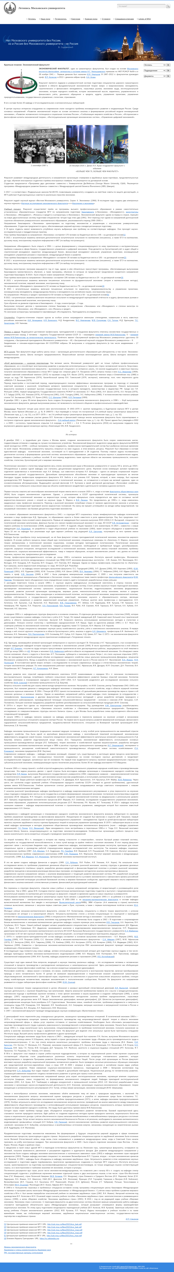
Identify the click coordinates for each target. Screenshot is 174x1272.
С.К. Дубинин (72, 862)
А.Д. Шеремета (99, 631)
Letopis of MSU (145, 19)
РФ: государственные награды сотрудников (23, 1253)
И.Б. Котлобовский (105, 956)
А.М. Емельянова (113, 705)
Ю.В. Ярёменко (125, 780)
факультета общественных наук (124, 491)
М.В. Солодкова (99, 320)
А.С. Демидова (124, 372)
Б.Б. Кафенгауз (57, 651)
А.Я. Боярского (50, 320)
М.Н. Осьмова (21, 1185)
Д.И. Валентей (121, 988)
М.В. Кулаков (56, 1176)
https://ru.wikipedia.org (49, 1238)
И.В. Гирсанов (112, 922)
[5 (5, 1236)
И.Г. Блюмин (16, 648)
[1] (124, 235)
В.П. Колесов (50, 77)
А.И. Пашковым (24, 529)
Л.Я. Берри (22, 774)
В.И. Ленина (82, 500)
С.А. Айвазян (109, 939)
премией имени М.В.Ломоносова (110, 335)
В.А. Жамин (127, 660)
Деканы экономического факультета (20, 1247)
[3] (122, 277)
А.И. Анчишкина (35, 320)
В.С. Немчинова (83, 320)
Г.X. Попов (23, 828)
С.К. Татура (113, 320)
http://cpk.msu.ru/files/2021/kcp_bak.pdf (64, 1224)
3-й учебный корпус (67, 420)
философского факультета (121, 577)
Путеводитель (61, 19)
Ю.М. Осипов (68, 982)
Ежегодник (75, 19)
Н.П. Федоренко (42, 857)
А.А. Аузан (91, 77)
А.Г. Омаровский (115, 745)
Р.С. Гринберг (67, 851)
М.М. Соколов (20, 683)
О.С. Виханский (36, 828)
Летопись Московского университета (41, 8)
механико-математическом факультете (100, 899)
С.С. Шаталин (55, 397)
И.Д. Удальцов (93, 74)
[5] (108, 295)
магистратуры (132, 212)
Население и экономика (83, 203)
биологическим (27, 697)
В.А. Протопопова (36, 634)
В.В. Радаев (65, 606)
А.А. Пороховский (50, 606)
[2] (125, 257)
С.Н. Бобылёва (24, 1071)
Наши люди (45, 19)
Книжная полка (91, 19)
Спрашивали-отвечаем (124, 19)
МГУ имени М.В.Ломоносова (127, 1266)
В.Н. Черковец (86, 571)
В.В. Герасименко (68, 603)
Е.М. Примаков (71, 854)
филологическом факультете (31, 917)
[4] (103, 286)
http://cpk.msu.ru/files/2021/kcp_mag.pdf (64, 1230)
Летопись (32, 19)
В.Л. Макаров (28, 857)
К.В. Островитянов (120, 523)
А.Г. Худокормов (40, 668)
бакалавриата (88, 212)
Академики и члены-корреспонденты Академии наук (27, 1250)
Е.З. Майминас (131, 931)
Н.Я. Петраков (74, 397)
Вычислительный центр (70, 902)
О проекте (106, 19)
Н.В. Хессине (27, 574)
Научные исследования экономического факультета (44, 203)
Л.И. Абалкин (39, 851)
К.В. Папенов (60, 1122)
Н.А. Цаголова (95, 531)
